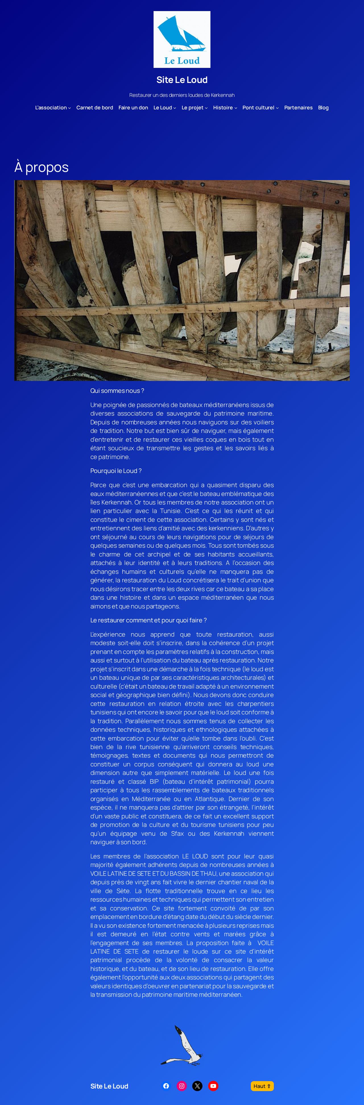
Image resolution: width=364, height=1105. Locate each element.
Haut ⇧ (262, 1086)
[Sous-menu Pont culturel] (277, 107)
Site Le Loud (182, 79)
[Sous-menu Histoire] (235, 107)
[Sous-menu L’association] (69, 107)
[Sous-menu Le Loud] (174, 107)
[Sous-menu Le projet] (206, 107)
